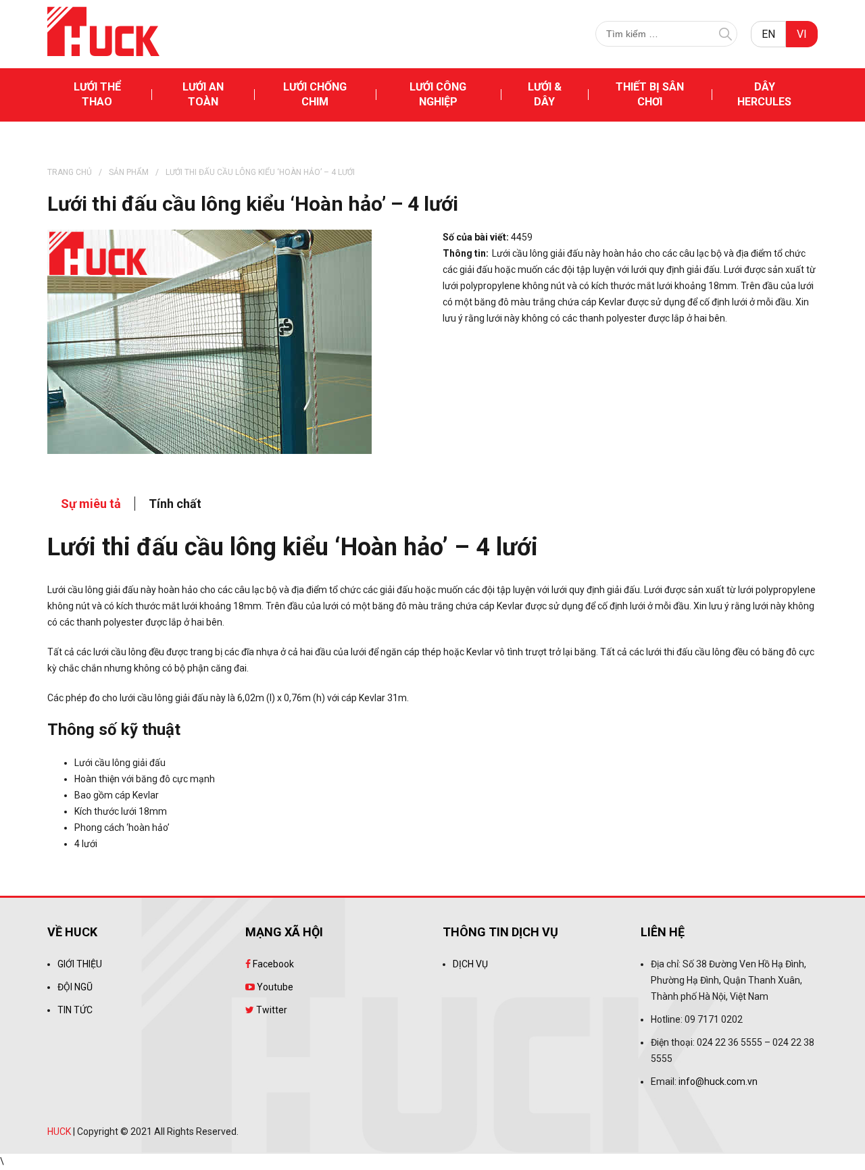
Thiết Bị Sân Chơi (650, 94)
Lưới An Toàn (203, 94)
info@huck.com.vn (718, 1081)
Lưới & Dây (545, 94)
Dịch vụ (470, 964)
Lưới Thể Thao (97, 94)
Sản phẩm (129, 172)
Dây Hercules (764, 94)
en (768, 34)
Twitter (270, 1009)
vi (802, 34)
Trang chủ (69, 172)
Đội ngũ (75, 987)
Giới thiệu (79, 964)
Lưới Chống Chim (315, 94)
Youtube (274, 987)
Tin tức (75, 1009)
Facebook (272, 964)
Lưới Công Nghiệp (438, 94)
